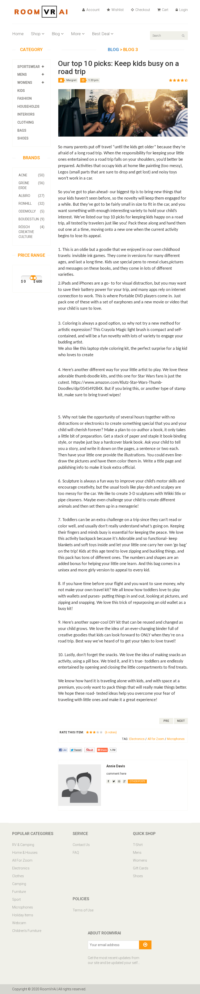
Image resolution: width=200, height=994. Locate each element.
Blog (56, 33)
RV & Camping (23, 845)
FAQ (76, 853)
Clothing (25, 122)
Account (93, 10)
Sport (16, 899)
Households (28, 106)
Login (183, 10)
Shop (35, 33)
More (76, 33)
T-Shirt (138, 845)
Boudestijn (31, 219)
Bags (21, 130)
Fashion (24, 98)
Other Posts (137, 781)
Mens (22, 74)
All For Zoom (22, 860)
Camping (19, 884)
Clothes (18, 876)
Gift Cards (140, 868)
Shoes (23, 138)
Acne (31, 175)
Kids (21, 91)
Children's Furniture (26, 931)
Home (18, 33)
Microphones (176, 739)
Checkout (142, 10)
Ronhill (31, 203)
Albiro (31, 196)
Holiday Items (22, 915)
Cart (164, 10)
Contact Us (81, 845)
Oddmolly (31, 211)
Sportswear (28, 67)
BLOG (114, 49)
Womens (24, 83)
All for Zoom (157, 739)
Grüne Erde (31, 185)
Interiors (26, 114)
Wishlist (117, 10)
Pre (166, 721)
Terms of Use (83, 910)
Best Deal (101, 33)
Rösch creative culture (31, 232)
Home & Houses (25, 853)
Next (181, 721)
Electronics (138, 739)
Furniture (19, 892)
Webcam (19, 923)
